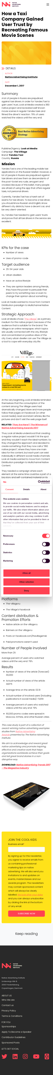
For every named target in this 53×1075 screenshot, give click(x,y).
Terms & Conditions (12, 1016)
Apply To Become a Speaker (16, 1031)
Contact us (8, 1005)
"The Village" (31, 318)
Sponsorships (9, 1026)
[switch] (46, 544)
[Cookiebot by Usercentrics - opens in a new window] (38, 482)
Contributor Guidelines (13, 1037)
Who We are (8, 999)
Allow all (26, 573)
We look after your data (30, 894)
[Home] (11, 4)
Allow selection (26, 582)
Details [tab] (26, 489)
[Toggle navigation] (47, 4)
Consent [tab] (9, 489)
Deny (26, 590)
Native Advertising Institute (21, 77)
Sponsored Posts (11, 1042)
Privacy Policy (9, 1010)
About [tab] (43, 489)
